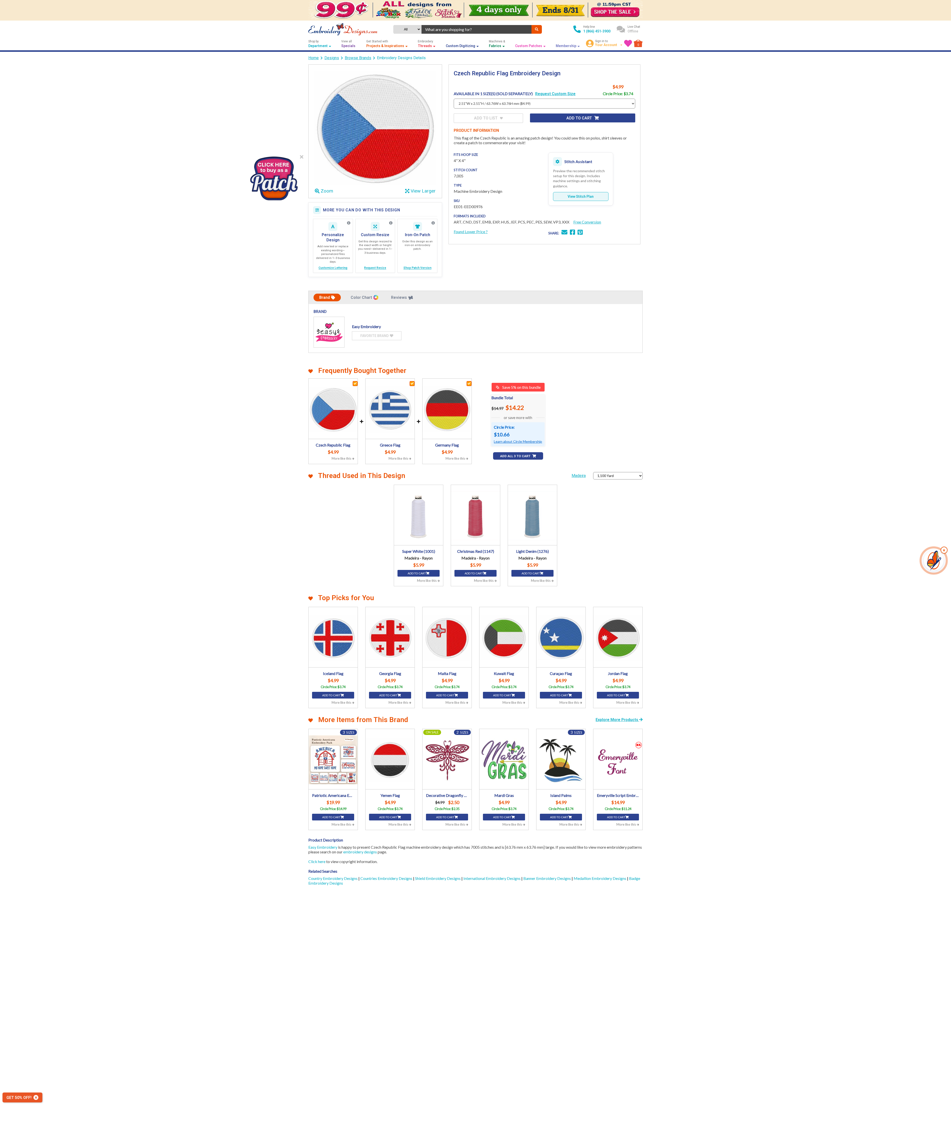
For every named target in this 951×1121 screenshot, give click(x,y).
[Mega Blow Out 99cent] (475, 10)
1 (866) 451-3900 (596, 31)
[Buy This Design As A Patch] (273, 176)
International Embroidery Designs (492, 878)
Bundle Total (502, 397)
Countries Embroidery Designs (386, 878)
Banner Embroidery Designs (547, 878)
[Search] (536, 29)
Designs (331, 58)
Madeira (579, 475)
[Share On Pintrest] (580, 232)
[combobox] (476, 29)
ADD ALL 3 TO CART (515, 456)
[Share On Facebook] (572, 232)
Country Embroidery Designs (333, 878)
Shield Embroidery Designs (438, 878)
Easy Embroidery (322, 847)
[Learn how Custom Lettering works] (348, 223)
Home (313, 58)
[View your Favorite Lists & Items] (628, 43)
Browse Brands (358, 58)
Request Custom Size (555, 93)
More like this (342, 458)
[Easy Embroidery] (329, 332)
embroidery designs (360, 851)
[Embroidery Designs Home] (342, 29)
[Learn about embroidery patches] (433, 223)
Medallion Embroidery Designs (600, 878)
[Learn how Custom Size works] (391, 223)
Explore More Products (617, 719)
